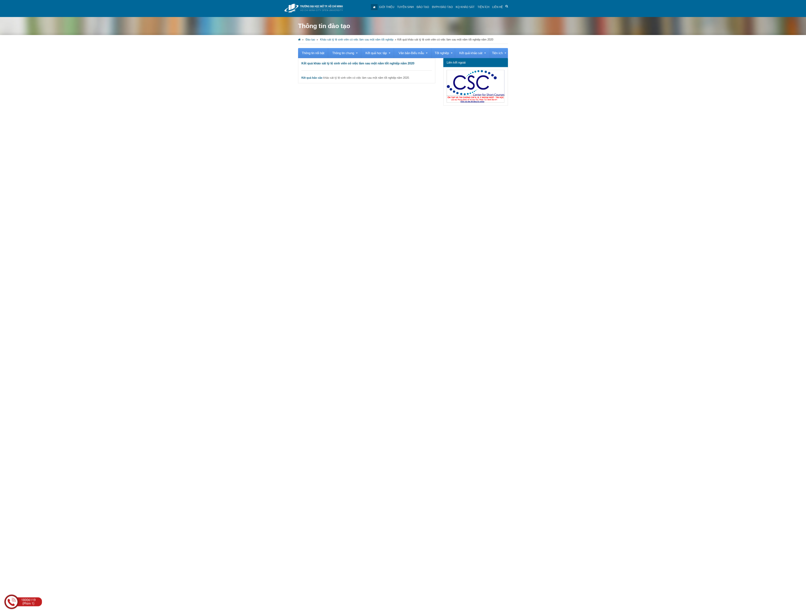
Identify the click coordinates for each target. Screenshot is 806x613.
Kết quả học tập (376, 53)
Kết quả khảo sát (470, 53)
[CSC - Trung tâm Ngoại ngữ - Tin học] (475, 101)
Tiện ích (483, 7)
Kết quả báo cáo (311, 77)
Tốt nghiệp (442, 53)
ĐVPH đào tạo (442, 7)
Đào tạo (423, 7)
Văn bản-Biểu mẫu (411, 53)
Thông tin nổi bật (313, 53)
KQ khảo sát (465, 7)
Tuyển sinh (405, 7)
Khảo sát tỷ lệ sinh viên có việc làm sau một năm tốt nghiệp (356, 39)
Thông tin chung (343, 53)
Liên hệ (497, 7)
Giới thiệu (386, 7)
